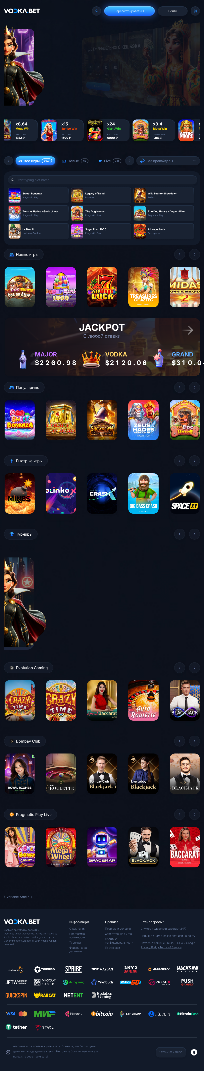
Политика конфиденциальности (119, 940)
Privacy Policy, (150, 947)
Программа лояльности (77, 935)
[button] (8, 160)
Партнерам (112, 947)
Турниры (75, 942)
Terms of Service (170, 947)
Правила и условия (118, 928)
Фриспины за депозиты (78, 949)
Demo (19, 310)
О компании (77, 928)
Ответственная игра (118, 933)
